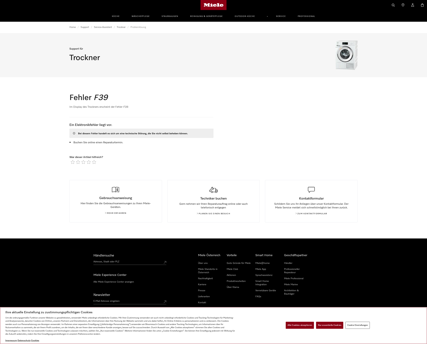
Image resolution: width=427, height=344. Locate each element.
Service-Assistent (103, 27)
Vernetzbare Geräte (265, 290)
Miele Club (232, 269)
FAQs (258, 296)
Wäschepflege (141, 16)
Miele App (260, 269)
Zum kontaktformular (312, 214)
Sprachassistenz (263, 275)
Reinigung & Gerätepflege (206, 16)
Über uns (203, 263)
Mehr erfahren (116, 213)
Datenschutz (24, 340)
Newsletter (101, 295)
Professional (306, 16)
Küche (116, 16)
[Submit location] (165, 262)
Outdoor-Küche (245, 16)
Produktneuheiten (236, 281)
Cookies (35, 340)
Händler (288, 263)
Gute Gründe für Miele (239, 263)
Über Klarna (233, 287)
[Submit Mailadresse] (165, 301)
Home (72, 27)
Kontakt (202, 302)
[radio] (73, 162)
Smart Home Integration (262, 283)
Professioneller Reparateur (292, 271)
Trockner (121, 27)
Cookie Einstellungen (357, 325)
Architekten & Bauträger (291, 292)
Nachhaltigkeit (205, 278)
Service (281, 16)
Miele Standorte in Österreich (208, 271)
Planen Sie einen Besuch (214, 214)
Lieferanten (204, 296)
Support (85, 27)
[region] (213, 325)
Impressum (11, 340)
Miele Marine (291, 284)
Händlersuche (103, 255)
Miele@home (262, 263)
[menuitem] (117, 16)
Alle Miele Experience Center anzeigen (113, 282)
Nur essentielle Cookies (329, 325)
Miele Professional (293, 278)
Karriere (202, 284)
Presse (201, 290)
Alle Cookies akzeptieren (300, 325)
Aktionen (231, 275)
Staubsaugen (170, 16)
